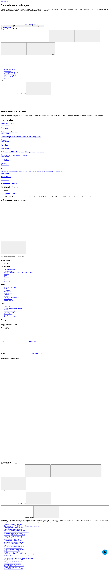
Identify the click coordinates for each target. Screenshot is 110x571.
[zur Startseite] (6, 27)
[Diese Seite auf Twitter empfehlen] (16, 227)
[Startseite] (13, 476)
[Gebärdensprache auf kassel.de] (37, 41)
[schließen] (46, 512)
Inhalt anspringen (5, 1)
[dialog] (55, 15)
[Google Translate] (61, 36)
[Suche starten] (38, 88)
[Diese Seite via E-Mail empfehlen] (16, 239)
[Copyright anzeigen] (13, 66)
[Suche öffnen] (13, 48)
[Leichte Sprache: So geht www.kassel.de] (13, 41)
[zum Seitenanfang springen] (13, 247)
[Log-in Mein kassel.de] (87, 36)
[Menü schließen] (13, 483)
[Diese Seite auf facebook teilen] (16, 214)
